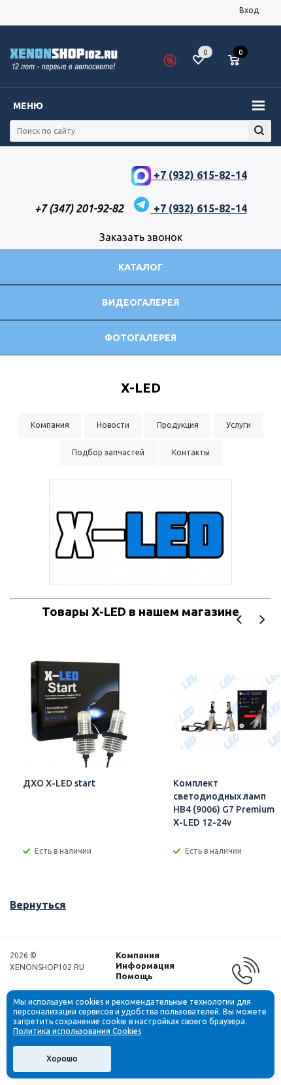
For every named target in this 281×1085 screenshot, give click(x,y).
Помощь (134, 975)
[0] (238, 61)
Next (261, 619)
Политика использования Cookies (77, 1031)
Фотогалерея (140, 337)
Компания (137, 955)
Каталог (140, 267)
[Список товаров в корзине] (240, 65)
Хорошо (62, 1058)
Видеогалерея (140, 302)
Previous (239, 619)
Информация (145, 965)
